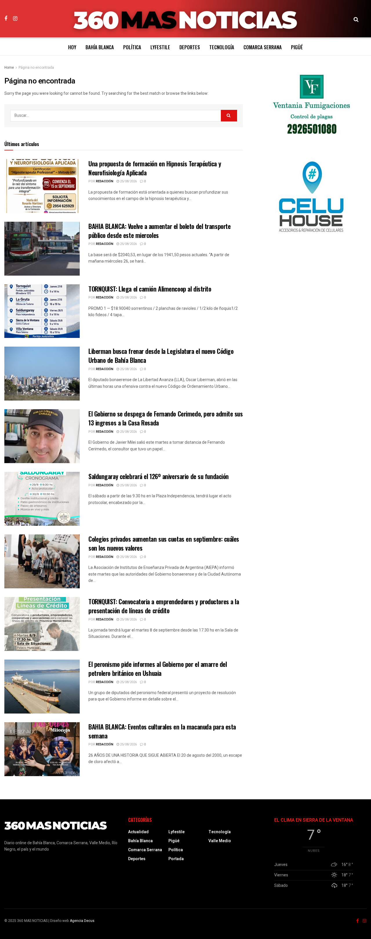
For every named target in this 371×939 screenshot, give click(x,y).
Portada (176, 859)
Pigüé (297, 47)
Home (9, 67)
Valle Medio (219, 841)
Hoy (72, 47)
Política (132, 47)
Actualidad (138, 832)
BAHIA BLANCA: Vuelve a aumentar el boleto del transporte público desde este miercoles (159, 230)
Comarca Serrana (262, 47)
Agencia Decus (82, 920)
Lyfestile (160, 47)
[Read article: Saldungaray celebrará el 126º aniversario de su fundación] (42, 499)
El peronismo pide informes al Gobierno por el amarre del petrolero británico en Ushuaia (157, 668)
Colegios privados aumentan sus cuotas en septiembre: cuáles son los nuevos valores (163, 543)
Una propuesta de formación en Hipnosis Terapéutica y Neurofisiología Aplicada (154, 168)
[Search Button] (356, 19)
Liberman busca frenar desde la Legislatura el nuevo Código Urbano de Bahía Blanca (160, 355)
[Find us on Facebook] (5, 18)
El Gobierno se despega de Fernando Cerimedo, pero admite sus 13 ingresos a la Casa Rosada (165, 418)
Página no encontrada (36, 67)
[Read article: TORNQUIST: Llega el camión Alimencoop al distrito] (42, 311)
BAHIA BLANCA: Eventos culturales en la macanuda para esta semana (162, 731)
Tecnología (221, 47)
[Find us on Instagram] (15, 18)
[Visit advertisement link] (311, 104)
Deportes (189, 47)
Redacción (104, 181)
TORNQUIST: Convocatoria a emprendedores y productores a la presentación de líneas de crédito (163, 606)
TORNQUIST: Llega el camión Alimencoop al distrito (149, 288)
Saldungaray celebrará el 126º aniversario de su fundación (158, 476)
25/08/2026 (128, 181)
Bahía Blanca (100, 47)
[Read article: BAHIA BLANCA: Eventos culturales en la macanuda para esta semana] (42, 749)
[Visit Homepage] (185, 19)
